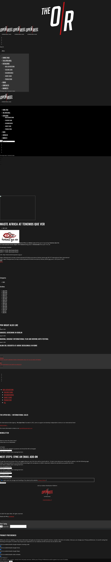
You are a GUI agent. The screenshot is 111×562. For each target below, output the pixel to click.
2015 (4, 308)
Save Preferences (4, 557)
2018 (4, 303)
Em (0, 262)
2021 (4, 298)
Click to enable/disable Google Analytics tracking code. (14, 544)
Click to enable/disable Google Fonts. (10, 548)
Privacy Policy (41, 480)
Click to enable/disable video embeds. (10, 554)
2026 (4, 291)
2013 (4, 311)
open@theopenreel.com (25, 428)
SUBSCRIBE (3, 482)
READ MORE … (4, 425)
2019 (4, 302)
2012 (4, 312)
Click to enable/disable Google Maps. (10, 551)
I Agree (10, 561)
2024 (4, 294)
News (4, 282)
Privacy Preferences (4, 561)
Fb (1, 262)
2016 (4, 306)
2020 (4, 300)
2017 (3, 305)
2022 (4, 297)
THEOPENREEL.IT (47, 500)
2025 (4, 292)
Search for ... (6, 526)
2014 (4, 309)
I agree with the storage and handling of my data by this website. (24, 480)
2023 (4, 295)
